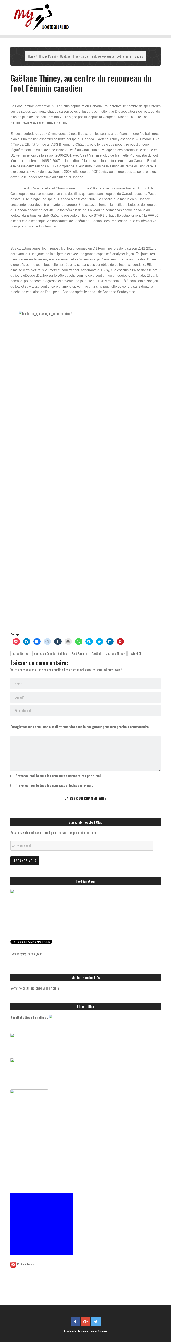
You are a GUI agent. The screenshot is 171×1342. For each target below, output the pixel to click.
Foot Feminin (79, 653)
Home (31, 56)
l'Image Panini (47, 56)
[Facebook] (75, 1321)
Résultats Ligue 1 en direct (29, 1017)
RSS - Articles (25, 1264)
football (96, 653)
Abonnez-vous (24, 860)
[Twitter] (96, 1321)
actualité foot (21, 653)
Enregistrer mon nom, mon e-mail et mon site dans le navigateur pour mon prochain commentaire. (80, 726)
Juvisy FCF (135, 653)
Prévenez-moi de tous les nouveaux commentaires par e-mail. (58, 775)
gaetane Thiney (115, 653)
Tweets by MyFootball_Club (26, 953)
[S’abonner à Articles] (13, 1264)
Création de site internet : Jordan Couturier (85, 1331)
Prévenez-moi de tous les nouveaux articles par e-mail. (54, 785)
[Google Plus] (85, 1321)
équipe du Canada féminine (50, 653)
